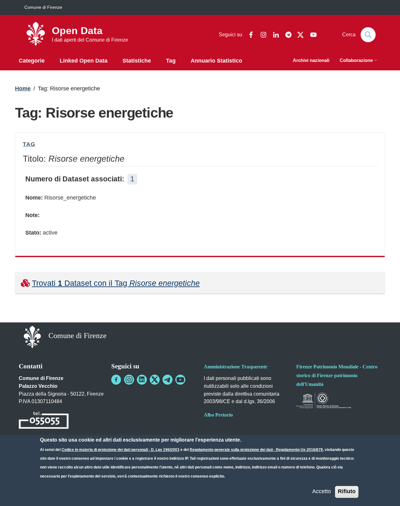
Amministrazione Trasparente (235, 366)
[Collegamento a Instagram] (129, 380)
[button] (359, 61)
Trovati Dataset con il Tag (116, 283)
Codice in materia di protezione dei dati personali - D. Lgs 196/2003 (120, 450)
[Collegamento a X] (155, 380)
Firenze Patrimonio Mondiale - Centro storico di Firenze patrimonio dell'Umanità (337, 375)
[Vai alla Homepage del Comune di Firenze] (32, 336)
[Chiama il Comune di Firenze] (44, 421)
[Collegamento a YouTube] (180, 380)
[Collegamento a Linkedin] (142, 380)
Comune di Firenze (43, 7)
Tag (29, 144)
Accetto (321, 491)
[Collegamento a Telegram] (167, 380)
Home (23, 88)
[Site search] (368, 34)
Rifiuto (347, 491)
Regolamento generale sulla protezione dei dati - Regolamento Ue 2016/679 (256, 450)
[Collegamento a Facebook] (116, 380)
